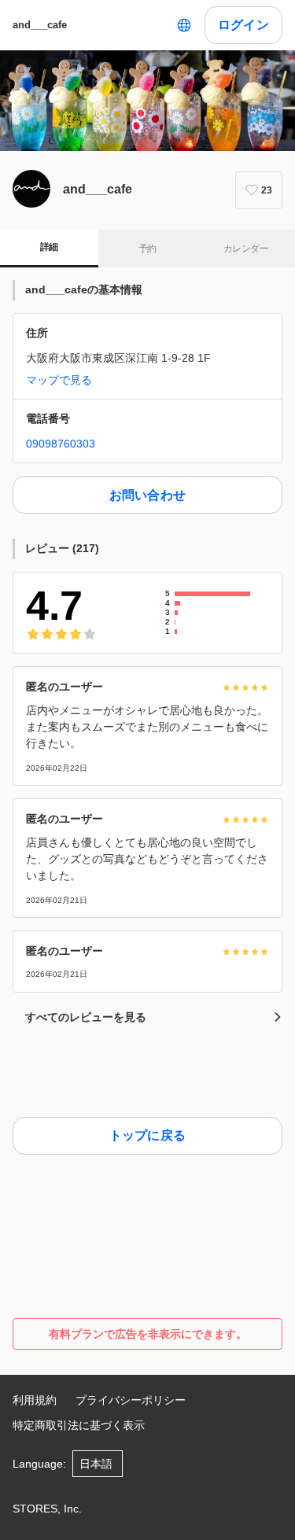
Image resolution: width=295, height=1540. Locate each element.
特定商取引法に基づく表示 (79, 1425)
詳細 (49, 246)
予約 (147, 248)
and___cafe (40, 25)
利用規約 (35, 1400)
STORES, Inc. (47, 1508)
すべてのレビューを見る (85, 1017)
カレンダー (245, 248)
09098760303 (60, 443)
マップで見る (59, 380)
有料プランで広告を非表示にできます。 (148, 1334)
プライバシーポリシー (131, 1400)
